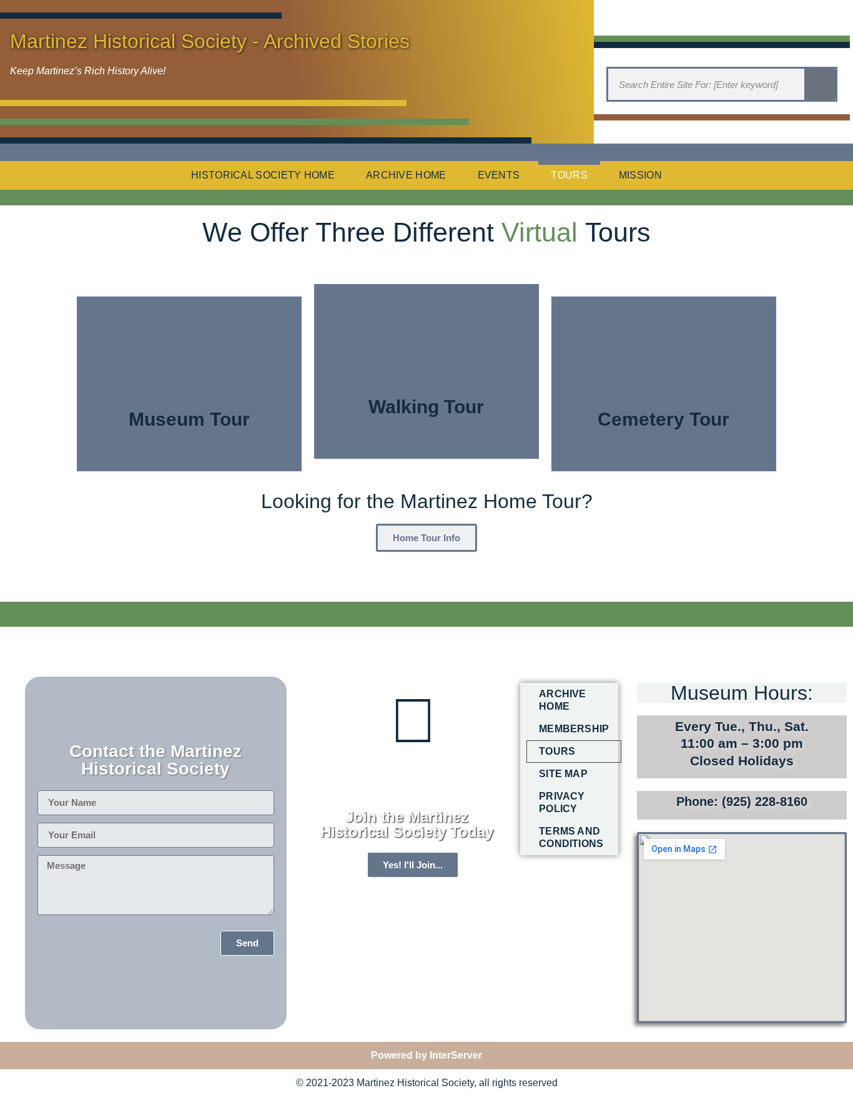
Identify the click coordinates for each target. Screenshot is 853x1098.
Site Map (563, 773)
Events (499, 175)
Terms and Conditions (571, 837)
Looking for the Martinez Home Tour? (427, 501)
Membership (574, 728)
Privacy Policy (561, 802)
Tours (569, 175)
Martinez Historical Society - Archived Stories (210, 41)
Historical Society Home (263, 175)
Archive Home (406, 175)
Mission (640, 175)
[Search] (820, 84)
